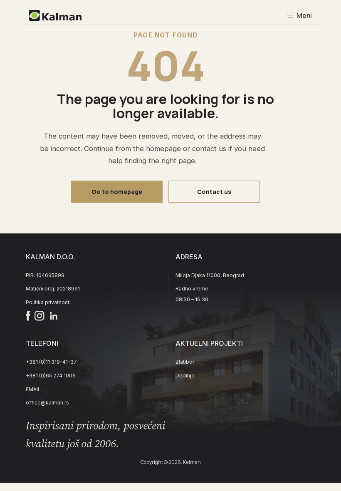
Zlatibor (184, 362)
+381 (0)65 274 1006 (51, 375)
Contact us (214, 192)
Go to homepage (116, 192)
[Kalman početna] (55, 15)
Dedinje (185, 375)
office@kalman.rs (47, 402)
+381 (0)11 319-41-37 (51, 362)
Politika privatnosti (48, 302)
